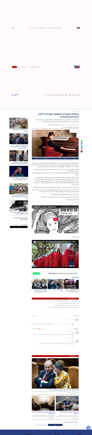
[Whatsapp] (12, 94)
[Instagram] (14, 94)
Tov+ (55, 158)
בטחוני (55, 28)
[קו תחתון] (37, 324)
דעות (37, 28)
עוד (31, 28)
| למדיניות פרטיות (17, 225)
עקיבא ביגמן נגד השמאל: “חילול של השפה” (56, 290)
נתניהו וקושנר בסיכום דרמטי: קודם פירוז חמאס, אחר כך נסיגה (43, 412)
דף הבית (77, 111)
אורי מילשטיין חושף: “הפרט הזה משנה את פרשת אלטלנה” (20, 213)
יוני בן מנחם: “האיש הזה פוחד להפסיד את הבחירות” (69, 412)
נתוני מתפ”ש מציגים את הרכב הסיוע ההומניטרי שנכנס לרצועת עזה (20, 197)
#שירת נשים (70, 127)
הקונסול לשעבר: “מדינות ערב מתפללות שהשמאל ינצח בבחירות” (19, 163)
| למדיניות (37, 425)
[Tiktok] (15, 95)
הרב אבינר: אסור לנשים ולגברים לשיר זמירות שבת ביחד (66, 305)
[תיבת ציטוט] (44, 324)
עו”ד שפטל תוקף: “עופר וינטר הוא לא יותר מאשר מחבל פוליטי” (19, 178)
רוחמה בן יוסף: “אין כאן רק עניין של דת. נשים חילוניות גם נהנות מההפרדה (62, 307)
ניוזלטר (64, 158)
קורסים (34, 28)
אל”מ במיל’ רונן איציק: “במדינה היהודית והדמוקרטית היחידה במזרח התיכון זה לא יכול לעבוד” (72, 291)
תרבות (73, 111)
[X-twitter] (14, 95)
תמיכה (74, 158)
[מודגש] (33, 324)
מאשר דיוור (20, 225)
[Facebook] (17, 94)
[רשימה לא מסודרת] (42, 324)
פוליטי (52, 28)
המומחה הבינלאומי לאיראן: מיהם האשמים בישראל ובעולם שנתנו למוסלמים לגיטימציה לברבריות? (40, 291)
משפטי (49, 28)
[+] (50, 323)
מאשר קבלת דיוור (40, 425)
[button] (13, 28)
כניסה (33, 315)
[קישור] (47, 324)
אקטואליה (59, 28)
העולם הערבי (41, 28)
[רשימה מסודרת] (40, 324)
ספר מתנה (46, 158)
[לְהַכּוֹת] (38, 324)
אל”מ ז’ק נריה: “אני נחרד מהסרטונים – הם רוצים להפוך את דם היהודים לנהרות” (19, 146)
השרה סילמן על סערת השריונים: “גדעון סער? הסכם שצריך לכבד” (63, 390)
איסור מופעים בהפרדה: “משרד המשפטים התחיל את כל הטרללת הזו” (63, 301)
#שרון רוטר (64, 127)
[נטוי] (35, 324)
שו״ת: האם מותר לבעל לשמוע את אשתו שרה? (67, 303)
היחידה (36, 158)
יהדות (46, 28)
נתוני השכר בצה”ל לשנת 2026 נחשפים (20, 130)
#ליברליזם (74, 127)
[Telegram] (12, 95)
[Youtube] (15, 94)
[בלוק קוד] (45, 324)
